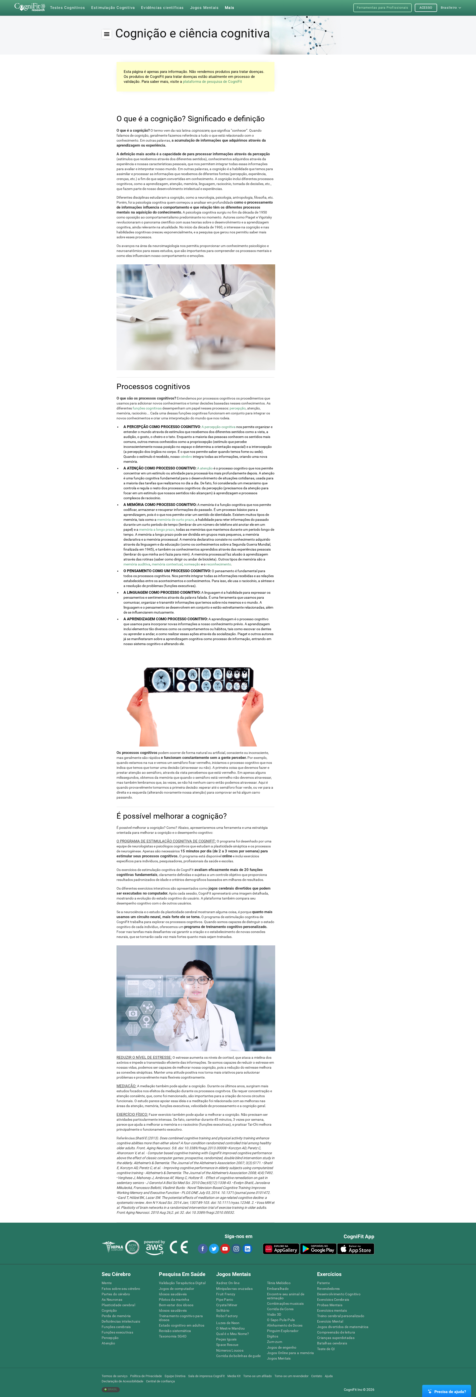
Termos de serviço (114, 1376)
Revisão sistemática (175, 1331)
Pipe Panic (224, 1300)
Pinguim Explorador (282, 1331)
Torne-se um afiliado (257, 1376)
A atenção (205, 468)
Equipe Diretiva (175, 1376)
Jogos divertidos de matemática (342, 1327)
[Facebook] (202, 1249)
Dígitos (272, 1336)
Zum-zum (274, 1342)
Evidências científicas (162, 7)
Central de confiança (160, 1381)
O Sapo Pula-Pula (281, 1320)
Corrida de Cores (280, 1309)
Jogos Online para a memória (290, 1353)
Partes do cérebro (116, 1294)
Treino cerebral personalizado (340, 1316)
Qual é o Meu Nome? (232, 1334)
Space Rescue (227, 1345)
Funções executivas (117, 1332)
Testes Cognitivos (67, 7)
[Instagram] (236, 1249)
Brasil (112, 1389)
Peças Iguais (226, 1339)
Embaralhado (278, 1289)
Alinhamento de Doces (285, 1325)
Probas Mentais (329, 1305)
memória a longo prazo (157, 529)
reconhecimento (218, 564)
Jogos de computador (176, 1289)
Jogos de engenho (281, 1347)
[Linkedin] (247, 1249)
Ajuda (329, 1376)
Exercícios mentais (332, 1310)
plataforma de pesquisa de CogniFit (212, 81)
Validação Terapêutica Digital (182, 1283)
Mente (107, 1283)
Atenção (108, 1343)
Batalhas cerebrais (332, 1343)
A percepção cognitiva (219, 427)
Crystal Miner (227, 1305)
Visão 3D (274, 1314)
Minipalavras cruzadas (234, 1289)
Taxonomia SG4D (172, 1336)
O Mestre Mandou (230, 1328)
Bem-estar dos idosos (176, 1305)
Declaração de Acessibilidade (122, 1381)
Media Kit (233, 1376)
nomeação (192, 564)
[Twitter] (213, 1249)
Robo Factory (227, 1316)
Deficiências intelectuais (121, 1321)
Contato (316, 1376)
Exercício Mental (330, 1321)
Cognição (109, 1310)
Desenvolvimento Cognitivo (338, 1294)
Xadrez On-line (227, 1283)
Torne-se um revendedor (291, 1376)
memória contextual (167, 564)
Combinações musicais (285, 1303)
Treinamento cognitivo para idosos (181, 1318)
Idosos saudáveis (173, 1294)
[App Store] (355, 1248)
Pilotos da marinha (174, 1300)
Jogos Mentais (279, 1358)
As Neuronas (112, 1300)
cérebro (186, 457)
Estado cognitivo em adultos (182, 1325)
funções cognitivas (147, 408)
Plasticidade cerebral (118, 1305)
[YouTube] (225, 1249)
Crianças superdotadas (336, 1338)
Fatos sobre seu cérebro (121, 1289)
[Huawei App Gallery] (281, 1248)
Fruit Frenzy (225, 1294)
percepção (238, 408)
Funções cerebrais (116, 1327)
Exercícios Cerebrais (333, 1300)
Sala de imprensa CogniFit (206, 1376)
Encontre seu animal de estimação (285, 1296)
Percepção (110, 1338)
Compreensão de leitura (336, 1332)
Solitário (223, 1310)
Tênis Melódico (279, 1283)
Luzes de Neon (228, 1323)
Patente (323, 1283)
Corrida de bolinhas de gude (238, 1356)
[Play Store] (318, 1248)
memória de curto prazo (175, 520)
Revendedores (328, 1289)
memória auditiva (136, 564)
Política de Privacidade (146, 1376)
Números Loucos (229, 1350)
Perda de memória (116, 1316)
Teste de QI (326, 1349)
